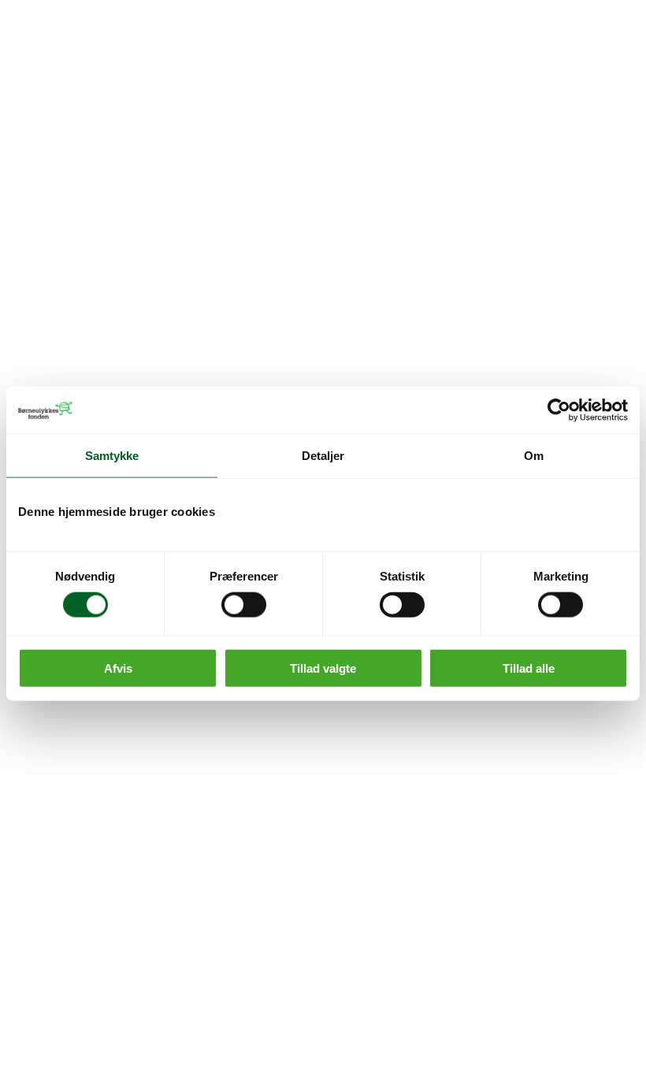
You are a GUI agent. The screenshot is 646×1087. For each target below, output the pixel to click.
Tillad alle (529, 667)
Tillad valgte (323, 667)
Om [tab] (534, 455)
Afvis (118, 667)
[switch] (243, 605)
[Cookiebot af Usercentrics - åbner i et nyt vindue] (559, 410)
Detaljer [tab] (323, 455)
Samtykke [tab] (112, 455)
